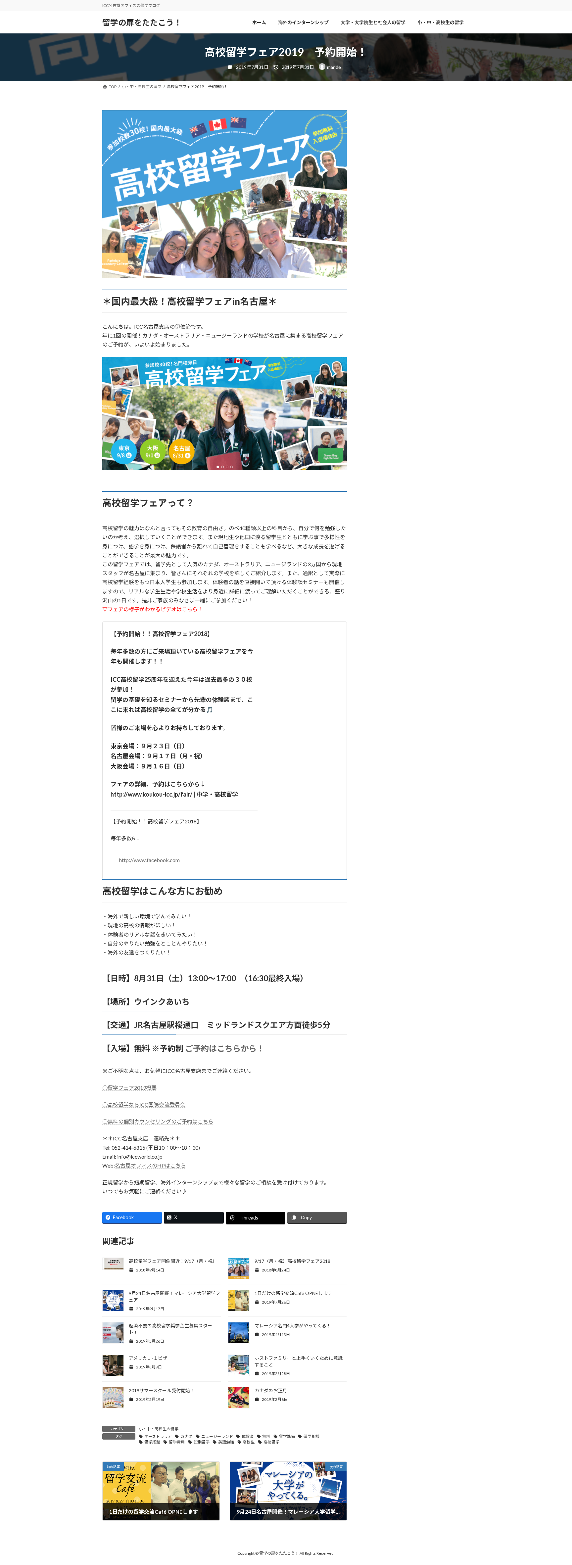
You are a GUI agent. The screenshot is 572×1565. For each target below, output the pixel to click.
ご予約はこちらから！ (223, 1048)
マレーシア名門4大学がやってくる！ (293, 1325)
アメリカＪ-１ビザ (148, 1358)
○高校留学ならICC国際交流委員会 (143, 1104)
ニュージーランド (217, 1436)
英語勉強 (226, 1442)
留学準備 (287, 1436)
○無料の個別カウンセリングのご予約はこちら (158, 1121)
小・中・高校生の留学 (158, 1428)
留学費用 (177, 1442)
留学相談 (311, 1436)
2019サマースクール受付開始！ (162, 1390)
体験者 (248, 1436)
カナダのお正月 (271, 1390)
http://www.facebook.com (149, 860)
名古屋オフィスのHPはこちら (150, 1165)
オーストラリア (158, 1436)
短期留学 (202, 1442)
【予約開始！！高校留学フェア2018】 (182, 700)
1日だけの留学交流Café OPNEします (293, 1293)
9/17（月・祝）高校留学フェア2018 (292, 1261)
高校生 (249, 1442)
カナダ (186, 1436)
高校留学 (271, 1442)
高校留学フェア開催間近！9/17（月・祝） (173, 1261)
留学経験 (152, 1442)
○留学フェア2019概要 (129, 1087)
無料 (266, 1436)
